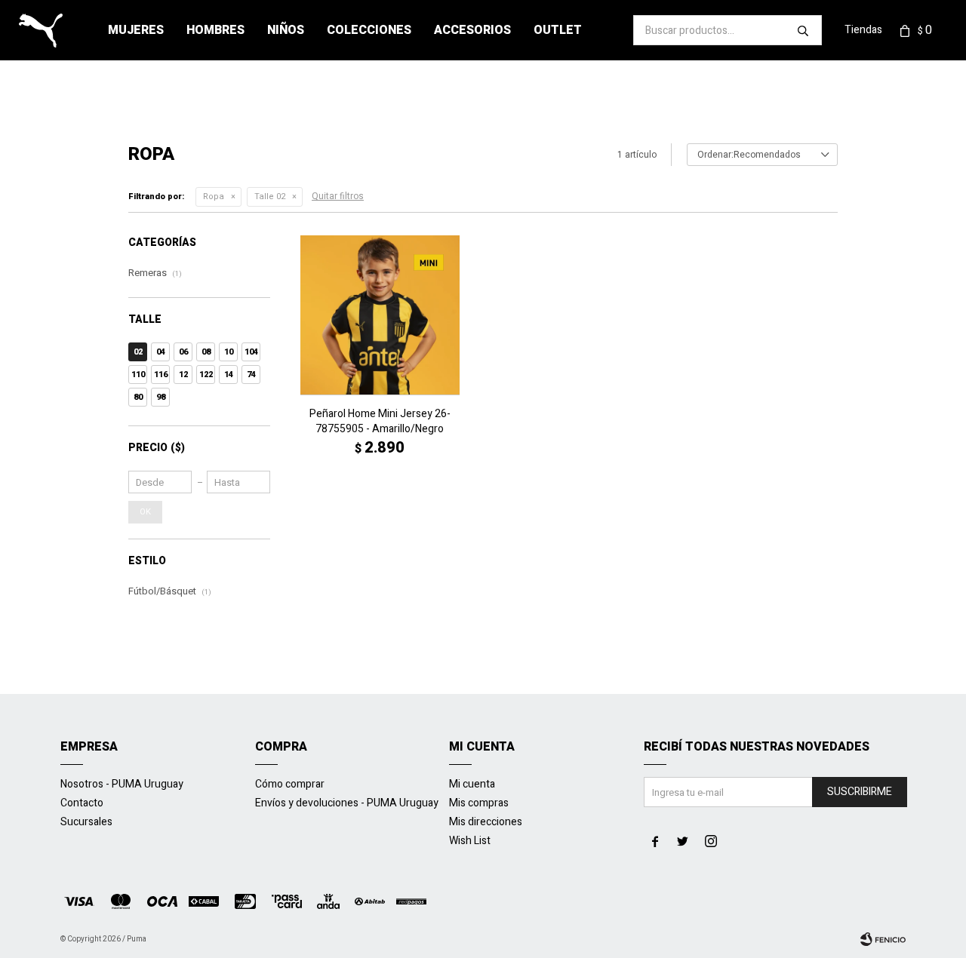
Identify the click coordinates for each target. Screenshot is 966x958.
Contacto (81, 803)
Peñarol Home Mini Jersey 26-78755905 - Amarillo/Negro (380, 422)
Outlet (558, 30)
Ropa (213, 196)
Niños (285, 30)
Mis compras (479, 803)
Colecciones (369, 30)
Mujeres (136, 30)
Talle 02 (269, 196)
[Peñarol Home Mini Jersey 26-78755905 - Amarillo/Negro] (380, 315)
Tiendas (863, 30)
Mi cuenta (472, 784)
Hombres (215, 30)
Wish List (470, 841)
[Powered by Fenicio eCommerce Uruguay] (883, 939)
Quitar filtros (338, 196)
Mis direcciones (485, 822)
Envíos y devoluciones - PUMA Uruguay (346, 803)
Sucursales (86, 822)
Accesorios (472, 30)
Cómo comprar (290, 784)
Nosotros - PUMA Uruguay (121, 784)
